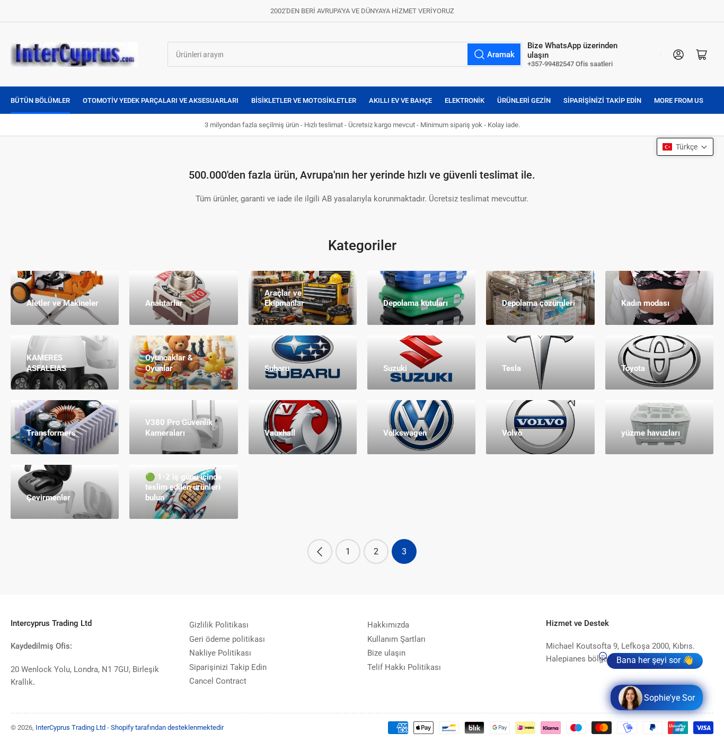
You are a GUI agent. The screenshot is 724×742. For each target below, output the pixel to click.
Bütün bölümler (40, 100)
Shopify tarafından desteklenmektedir (167, 727)
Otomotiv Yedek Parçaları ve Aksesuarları (161, 100)
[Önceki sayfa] (319, 551)
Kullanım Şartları (396, 639)
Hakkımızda (388, 625)
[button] (685, 146)
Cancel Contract (217, 681)
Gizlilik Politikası (219, 625)
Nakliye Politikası (220, 653)
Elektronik (464, 100)
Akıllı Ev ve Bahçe (400, 100)
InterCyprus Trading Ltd (70, 727)
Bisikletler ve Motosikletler (303, 100)
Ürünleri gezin (524, 100)
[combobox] (344, 54)
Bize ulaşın (386, 653)
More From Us (678, 100)
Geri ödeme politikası (227, 639)
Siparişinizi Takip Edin (602, 100)
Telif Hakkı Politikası (404, 667)
